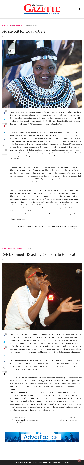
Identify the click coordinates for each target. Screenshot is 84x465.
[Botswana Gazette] (42, 9)
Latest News (17, 25)
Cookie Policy (57, 462)
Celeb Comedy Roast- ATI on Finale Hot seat (38, 254)
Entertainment (7, 25)
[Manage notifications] (79, 460)
